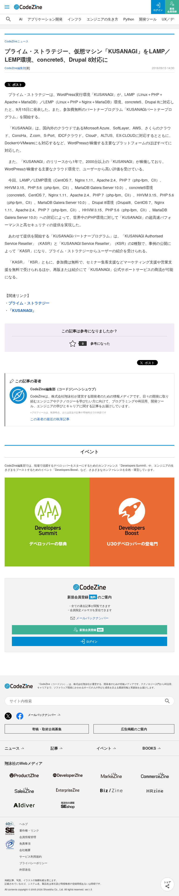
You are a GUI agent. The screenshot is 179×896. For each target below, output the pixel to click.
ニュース (12, 748)
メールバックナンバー (92, 618)
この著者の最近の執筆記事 (49, 419)
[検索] (8, 19)
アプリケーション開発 (45, 19)
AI (20, 19)
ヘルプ (23, 824)
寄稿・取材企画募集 (47, 729)
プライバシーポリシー (33, 863)
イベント (103, 748)
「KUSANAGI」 (22, 310)
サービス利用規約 (30, 856)
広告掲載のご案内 (134, 729)
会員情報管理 (27, 837)
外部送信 (25, 869)
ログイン (91, 641)
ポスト (16, 84)
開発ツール (148, 19)
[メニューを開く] (7, 7)
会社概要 (25, 850)
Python (128, 19)
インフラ (75, 19)
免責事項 (25, 843)
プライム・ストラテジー (28, 303)
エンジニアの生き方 (102, 19)
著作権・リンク (29, 830)
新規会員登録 (91, 630)
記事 (54, 748)
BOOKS (149, 748)
